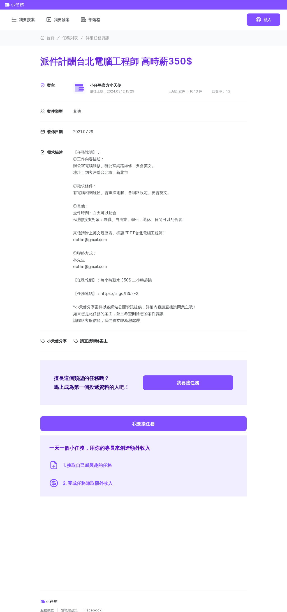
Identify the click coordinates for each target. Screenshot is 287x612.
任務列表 (70, 37)
